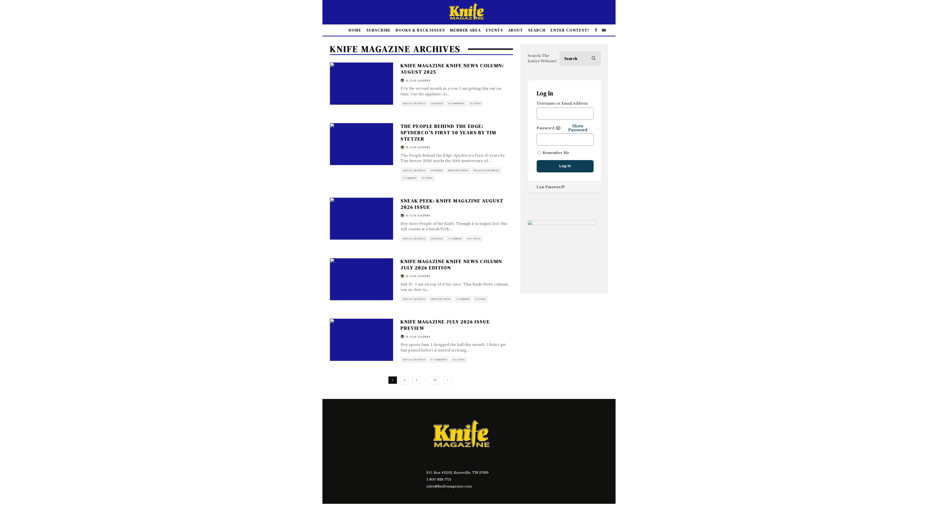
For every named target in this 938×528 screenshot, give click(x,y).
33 (435, 380)
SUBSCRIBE (378, 30)
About (515, 30)
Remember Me (555, 153)
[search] (593, 58)
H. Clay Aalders (418, 80)
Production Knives (486, 170)
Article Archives (414, 103)
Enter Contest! (570, 30)
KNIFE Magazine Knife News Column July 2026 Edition (451, 264)
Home (355, 30)
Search (537, 30)
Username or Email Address (562, 103)
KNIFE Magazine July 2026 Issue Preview (445, 324)
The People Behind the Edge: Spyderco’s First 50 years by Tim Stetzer (448, 132)
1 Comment (409, 178)
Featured (437, 103)
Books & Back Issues (420, 30)
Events (494, 30)
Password (545, 128)
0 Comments (456, 103)
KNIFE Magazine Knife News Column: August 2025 (452, 68)
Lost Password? (551, 187)
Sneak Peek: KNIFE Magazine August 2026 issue (452, 203)
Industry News (458, 170)
